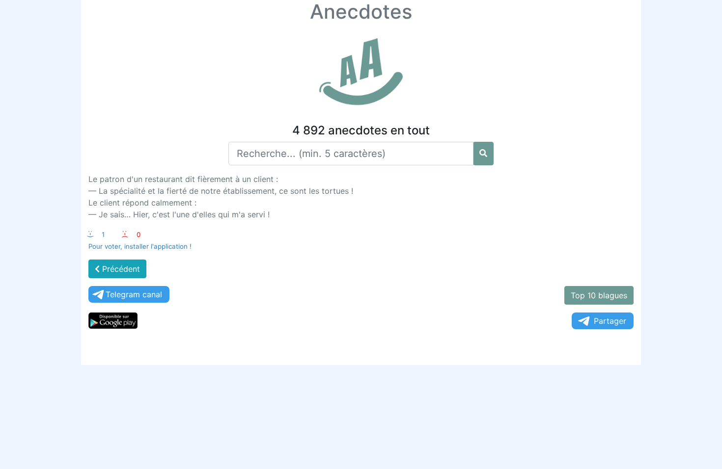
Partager (610, 321)
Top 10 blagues (599, 295)
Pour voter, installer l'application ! (140, 246)
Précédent (120, 269)
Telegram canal (134, 294)
